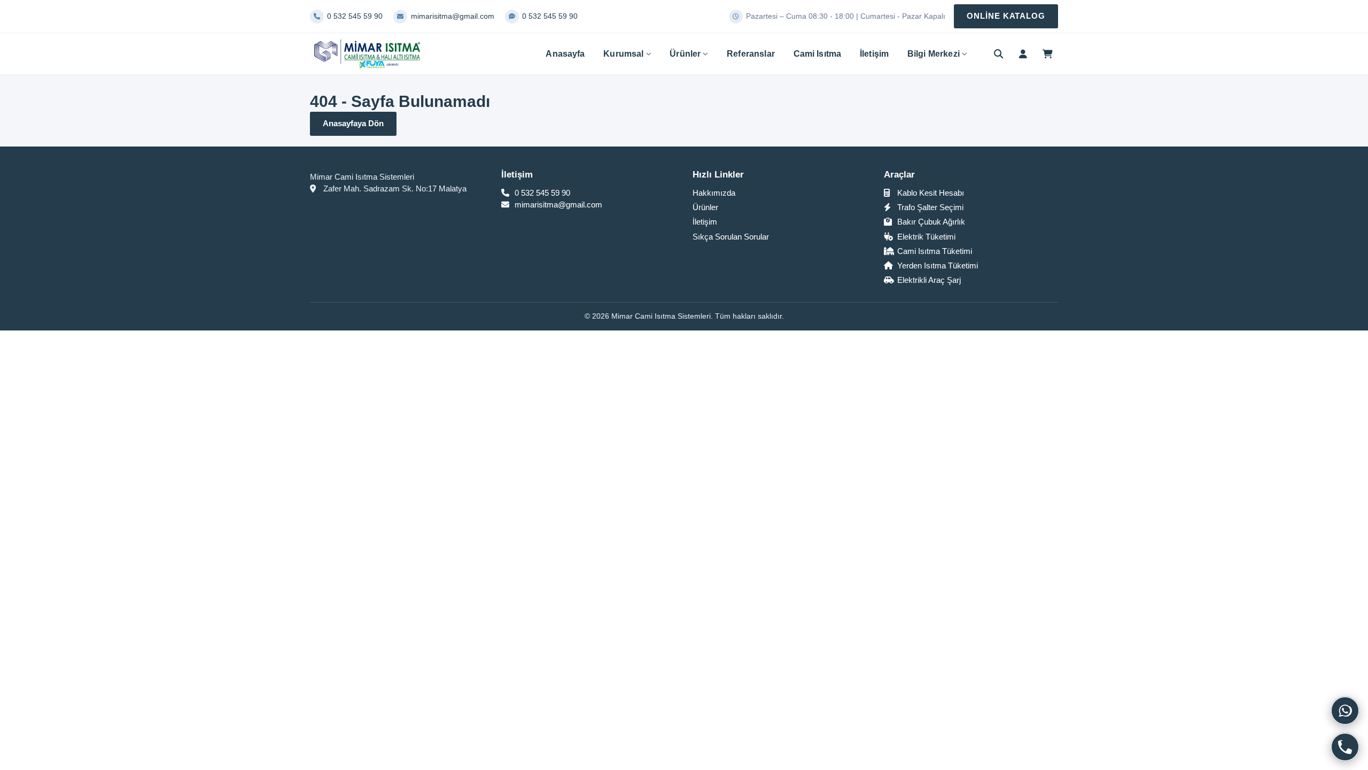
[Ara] (998, 54)
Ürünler (685, 53)
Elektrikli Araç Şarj (928, 279)
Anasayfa (565, 53)
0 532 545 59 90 (541, 192)
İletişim (874, 53)
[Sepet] (1047, 54)
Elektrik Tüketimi (925, 236)
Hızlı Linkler (718, 175)
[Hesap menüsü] (1022, 54)
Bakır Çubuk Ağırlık (930, 221)
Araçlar (899, 175)
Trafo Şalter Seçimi (929, 207)
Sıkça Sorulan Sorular (731, 236)
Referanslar (751, 53)
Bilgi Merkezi (933, 53)
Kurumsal (623, 53)
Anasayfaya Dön (353, 123)
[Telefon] (1345, 747)
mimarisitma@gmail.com (557, 204)
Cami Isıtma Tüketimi (933, 251)
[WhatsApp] (1345, 710)
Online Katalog (1006, 15)
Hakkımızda (714, 192)
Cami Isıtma (818, 53)
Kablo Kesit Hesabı (929, 192)
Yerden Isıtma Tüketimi (936, 265)
